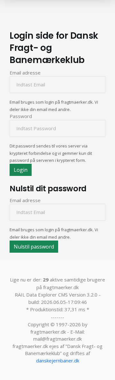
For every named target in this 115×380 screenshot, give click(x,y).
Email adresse (25, 72)
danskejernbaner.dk (57, 360)
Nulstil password (34, 246)
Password (21, 116)
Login (20, 169)
